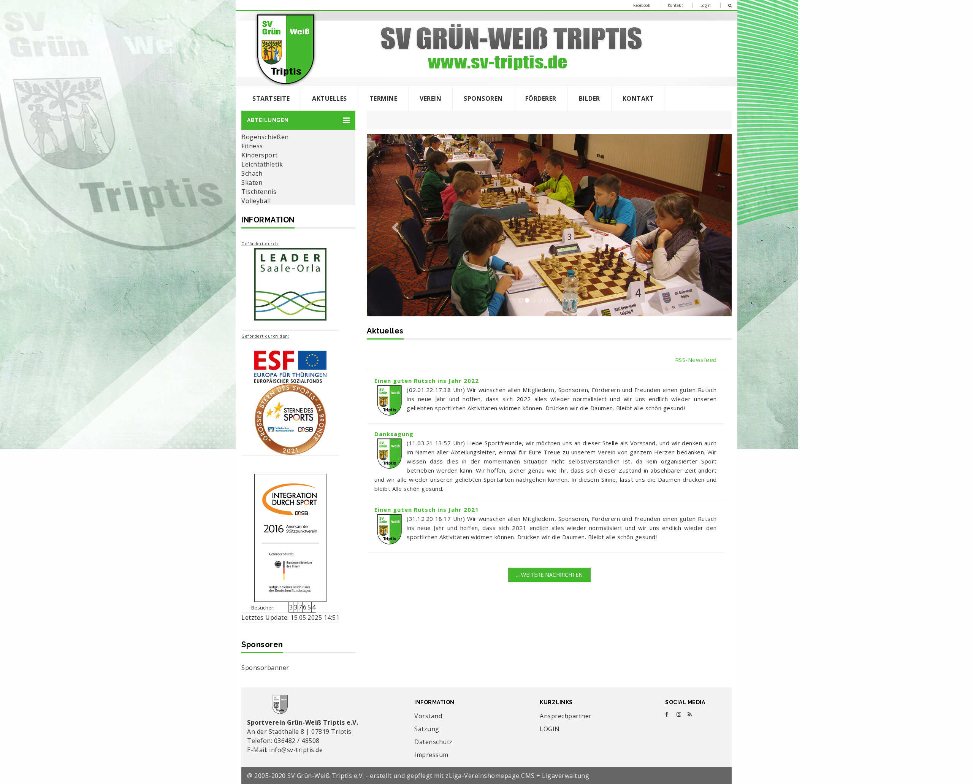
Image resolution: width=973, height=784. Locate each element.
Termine (383, 98)
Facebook (641, 5)
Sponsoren (483, 98)
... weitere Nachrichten (549, 574)
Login (705, 5)
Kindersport (259, 155)
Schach (251, 173)
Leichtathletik (262, 164)
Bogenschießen (265, 137)
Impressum (431, 755)
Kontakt (675, 5)
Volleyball (256, 201)
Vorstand (428, 716)
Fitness (252, 146)
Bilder (589, 98)
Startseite (271, 98)
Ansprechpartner (566, 716)
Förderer (540, 98)
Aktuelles (329, 98)
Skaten (251, 182)
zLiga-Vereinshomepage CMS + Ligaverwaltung (517, 775)
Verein (430, 98)
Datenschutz (433, 742)
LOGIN (550, 729)
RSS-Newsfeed (696, 359)
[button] (298, 120)
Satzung (426, 729)
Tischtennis (259, 191)
